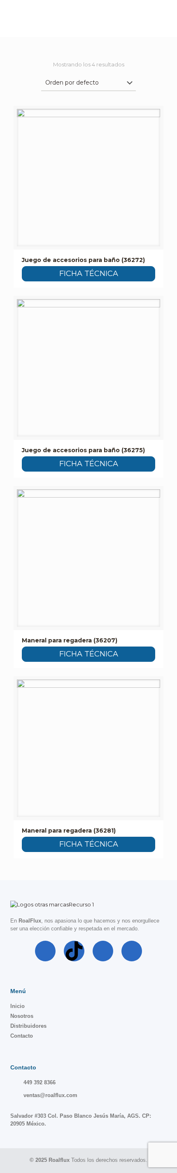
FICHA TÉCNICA (88, 273)
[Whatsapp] (131, 951)
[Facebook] (45, 951)
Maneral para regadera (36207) (69, 640)
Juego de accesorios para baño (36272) (83, 260)
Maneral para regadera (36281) (69, 830)
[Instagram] (103, 951)
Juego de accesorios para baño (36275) (83, 450)
